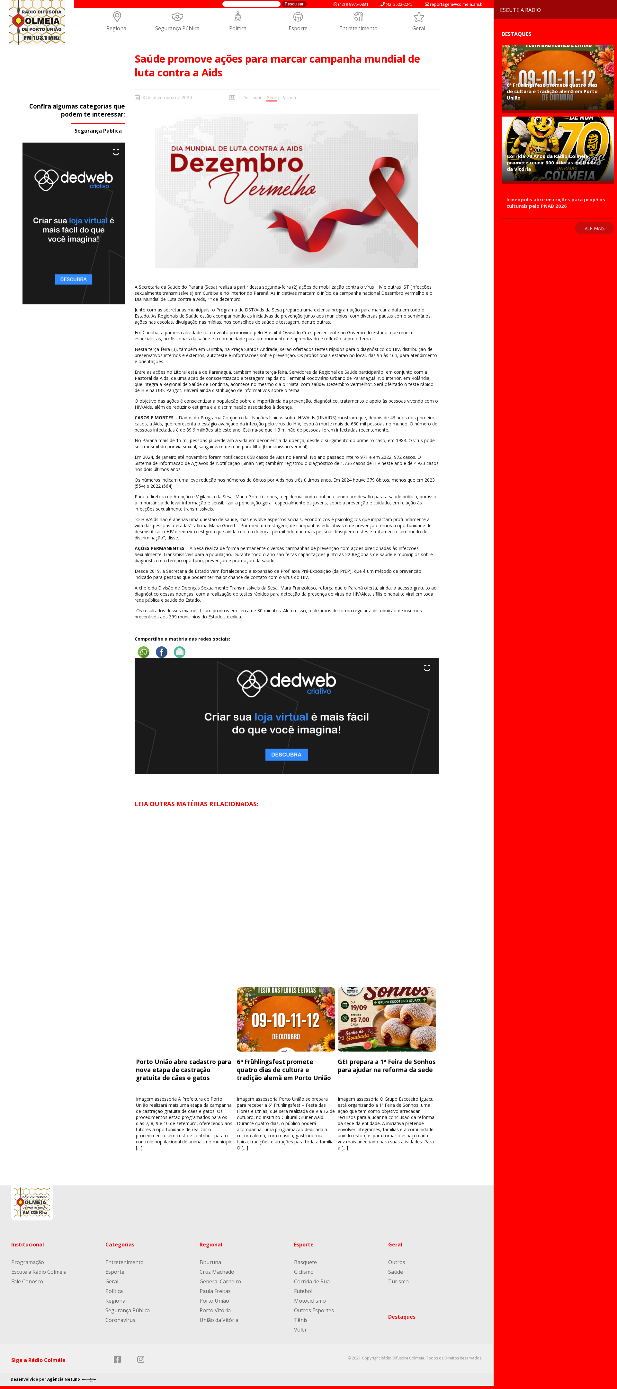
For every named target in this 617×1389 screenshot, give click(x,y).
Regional (117, 28)
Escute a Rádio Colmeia (39, 1271)
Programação (27, 1262)
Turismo (398, 1281)
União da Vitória (219, 1319)
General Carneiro (220, 1281)
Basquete (305, 1262)
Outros (396, 1262)
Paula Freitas (215, 1291)
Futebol (303, 1291)
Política (237, 28)
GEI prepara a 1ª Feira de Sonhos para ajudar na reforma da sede (387, 1066)
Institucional (27, 1244)
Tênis (301, 1319)
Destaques (402, 1316)
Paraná (288, 97)
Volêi (300, 1329)
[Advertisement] (287, 910)
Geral (418, 28)
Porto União (214, 1300)
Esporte (298, 28)
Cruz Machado (217, 1271)
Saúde (395, 1271)
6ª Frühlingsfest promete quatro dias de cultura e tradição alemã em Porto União (285, 1070)
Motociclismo (310, 1300)
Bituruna (210, 1262)
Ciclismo (304, 1271)
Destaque (252, 97)
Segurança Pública (177, 28)
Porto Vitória (215, 1310)
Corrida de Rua (312, 1281)
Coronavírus (120, 1319)
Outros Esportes (314, 1310)
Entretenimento (358, 28)
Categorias (119, 1244)
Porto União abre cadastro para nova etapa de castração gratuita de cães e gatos (183, 1070)
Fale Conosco (27, 1281)
